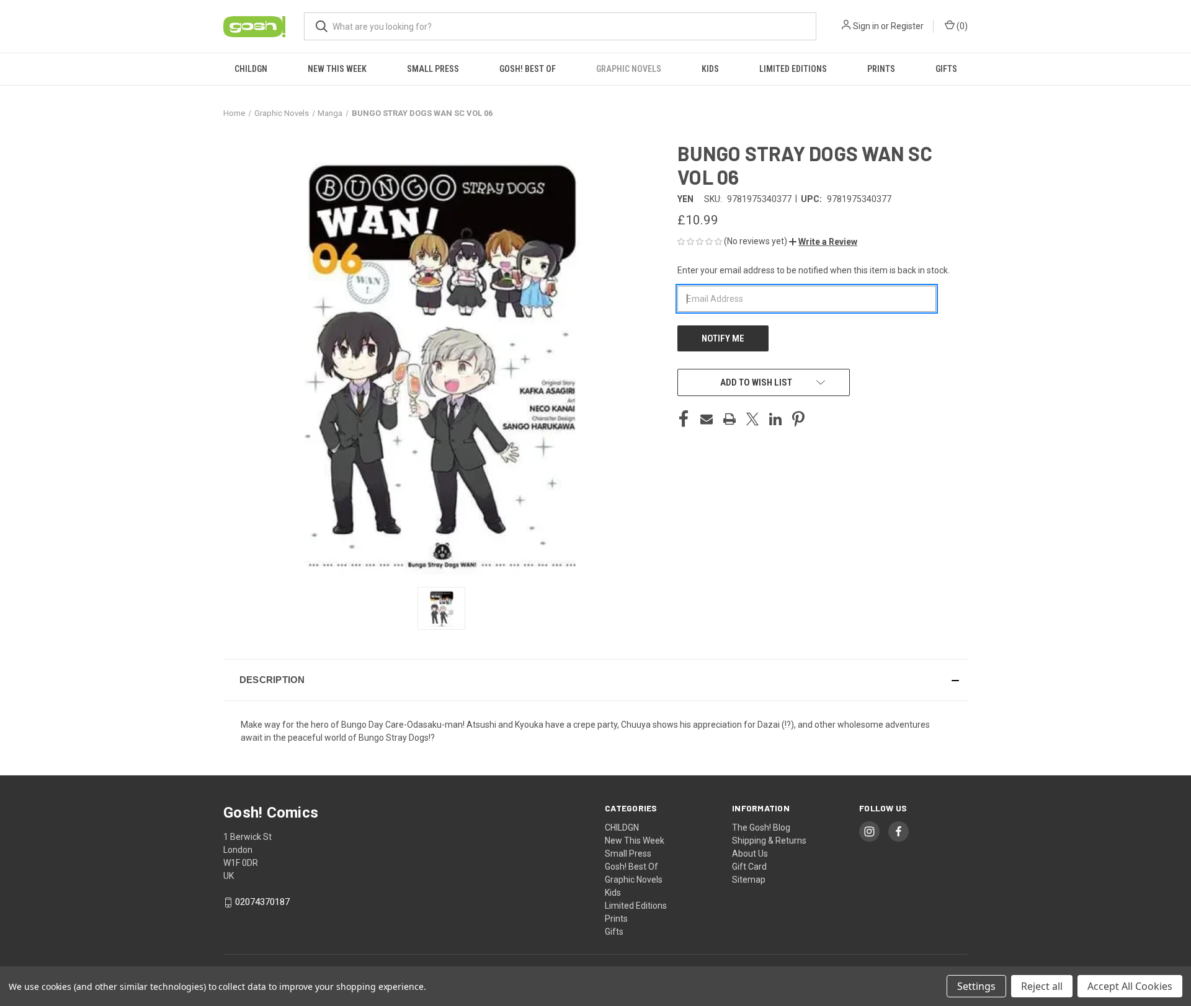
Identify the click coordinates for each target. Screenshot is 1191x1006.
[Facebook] (683, 419)
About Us (750, 853)
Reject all (1042, 986)
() (961, 26)
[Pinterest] (798, 419)
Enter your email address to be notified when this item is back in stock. (813, 270)
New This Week (337, 69)
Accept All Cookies (1129, 986)
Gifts (946, 69)
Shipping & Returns (769, 840)
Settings (976, 986)
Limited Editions (793, 69)
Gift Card (749, 866)
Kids (710, 69)
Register (907, 26)
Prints (881, 69)
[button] (823, 242)
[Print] (729, 419)
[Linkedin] (775, 419)
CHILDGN (250, 69)
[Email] (706, 419)
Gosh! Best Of (527, 69)
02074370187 (262, 901)
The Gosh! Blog (761, 827)
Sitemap (748, 880)
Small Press (433, 69)
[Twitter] (752, 419)
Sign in (866, 26)
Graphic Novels (628, 69)
